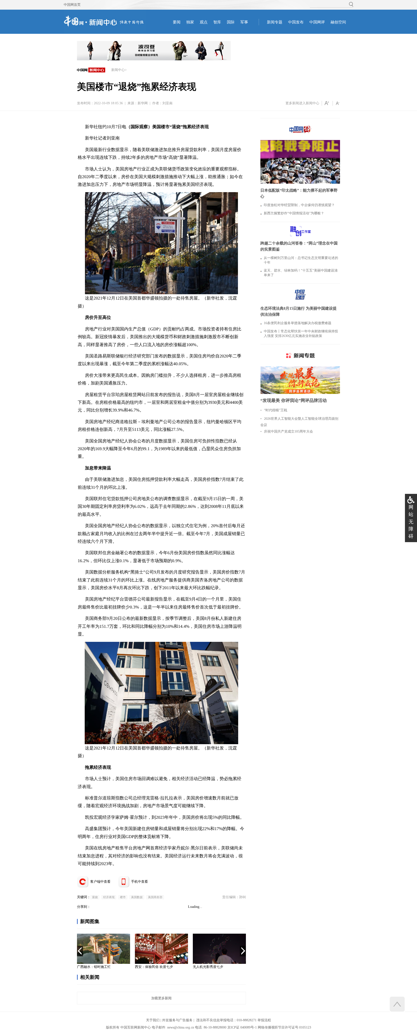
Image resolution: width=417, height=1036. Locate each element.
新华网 (143, 103)
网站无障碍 (411, 521)
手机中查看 (139, 881)
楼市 (123, 897)
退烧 (95, 897)
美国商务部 (155, 897)
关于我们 (153, 1020)
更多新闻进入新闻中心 (302, 103)
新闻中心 (118, 70)
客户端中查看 (100, 881)
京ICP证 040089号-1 (242, 1027)
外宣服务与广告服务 (177, 1020)
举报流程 (264, 1020)
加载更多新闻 (161, 998)
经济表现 (109, 897)
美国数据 (137, 897)
